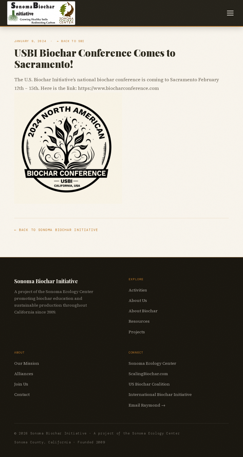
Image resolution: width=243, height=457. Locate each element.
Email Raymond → (147, 405)
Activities (138, 290)
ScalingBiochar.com (148, 374)
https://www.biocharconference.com (118, 88)
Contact (22, 394)
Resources (139, 321)
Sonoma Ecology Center (152, 363)
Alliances (23, 374)
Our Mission (26, 363)
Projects (137, 332)
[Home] (41, 13)
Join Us (21, 384)
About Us (138, 300)
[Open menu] (230, 13)
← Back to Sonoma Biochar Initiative (56, 230)
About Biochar (143, 311)
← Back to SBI (71, 41)
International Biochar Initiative (160, 394)
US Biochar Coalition (149, 384)
